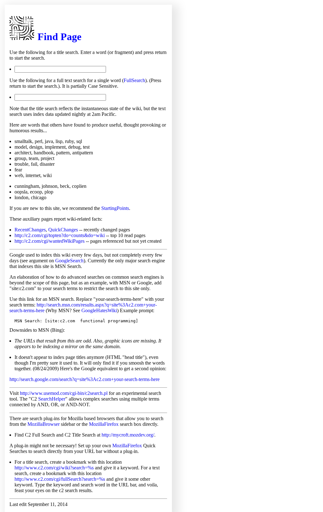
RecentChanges (30, 229)
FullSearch (134, 80)
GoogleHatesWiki (99, 310)
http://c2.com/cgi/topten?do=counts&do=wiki (60, 235)
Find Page (59, 36)
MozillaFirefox (104, 424)
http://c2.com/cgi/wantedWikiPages (50, 241)
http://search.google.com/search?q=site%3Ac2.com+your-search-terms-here (84, 379)
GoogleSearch (69, 260)
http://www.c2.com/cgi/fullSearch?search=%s (60, 479)
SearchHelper (51, 399)
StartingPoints (115, 208)
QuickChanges (63, 229)
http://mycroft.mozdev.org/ (128, 435)
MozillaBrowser (43, 424)
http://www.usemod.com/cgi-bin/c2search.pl (64, 393)
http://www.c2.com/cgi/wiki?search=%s (54, 467)
